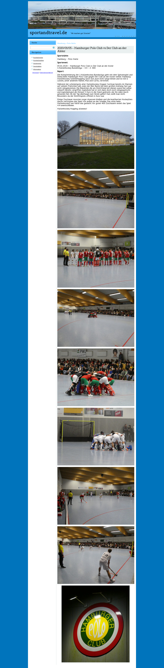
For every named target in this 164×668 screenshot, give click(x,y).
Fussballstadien (38, 60)
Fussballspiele (38, 57)
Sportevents (37, 63)
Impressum (35, 72)
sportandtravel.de (48, 32)
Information (37, 69)
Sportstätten (37, 66)
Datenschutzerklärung (46, 72)
